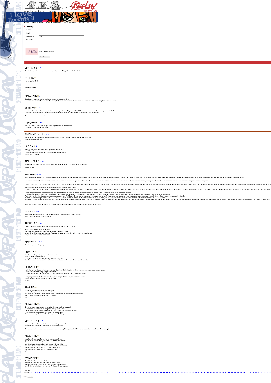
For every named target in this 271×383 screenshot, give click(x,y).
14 (60, 372)
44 (149, 372)
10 (48, 372)
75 (241, 372)
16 (66, 372)
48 (161, 372)
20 (78, 372)
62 (202, 372)
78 (250, 372)
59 (193, 372)
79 (253, 372)
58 (190, 372)
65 (211, 372)
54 (179, 372)
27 (99, 372)
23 (87, 372)
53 (176, 372)
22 (84, 372)
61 (199, 372)
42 (143, 372)
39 (134, 372)
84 (267, 372)
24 (90, 372)
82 (262, 372)
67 (217, 372)
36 (125, 372)
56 (184, 372)
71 (229, 372)
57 (187, 372)
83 (264, 372)
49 (164, 372)
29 (104, 372)
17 (69, 372)
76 (244, 372)
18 (72, 372)
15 (63, 372)
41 (140, 372)
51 (170, 372)
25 (93, 372)
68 (220, 372)
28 (101, 372)
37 (128, 372)
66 (214, 372)
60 (196, 372)
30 (107, 372)
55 (182, 372)
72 (232, 372)
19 (75, 372)
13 (57, 372)
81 (259, 372)
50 (167, 372)
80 (256, 372)
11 (51, 372)
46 (155, 372)
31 (110, 372)
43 (146, 372)
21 (81, 372)
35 (122, 372)
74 (238, 372)
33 (116, 372)
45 (152, 372)
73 (235, 372)
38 (131, 372)
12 (54, 372)
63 (205, 372)
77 (247, 372)
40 (137, 372)
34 (119, 372)
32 (113, 372)
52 (173, 372)
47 (158, 372)
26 (96, 372)
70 (226, 372)
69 (223, 372)
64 (208, 372)
